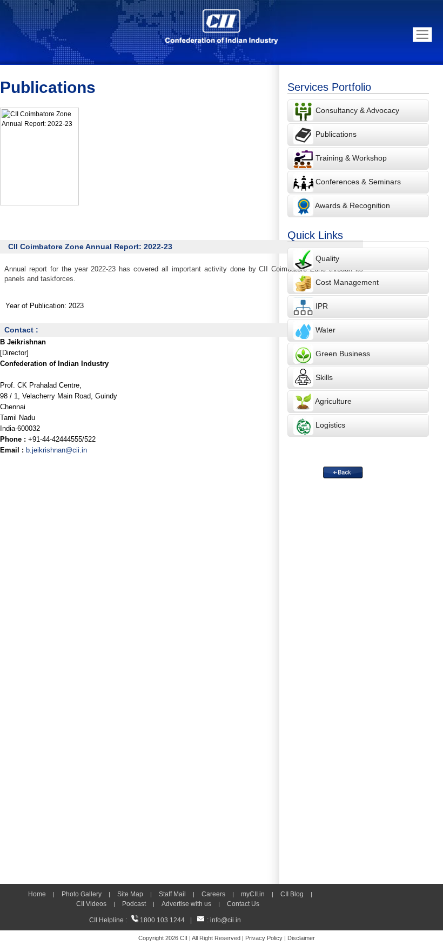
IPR (322, 306)
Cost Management (347, 282)
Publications (336, 134)
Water (325, 329)
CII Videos (91, 904)
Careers (213, 894)
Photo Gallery (82, 894)
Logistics (330, 425)
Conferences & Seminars (358, 181)
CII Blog (292, 894)
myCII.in (253, 894)
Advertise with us (186, 904)
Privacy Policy (264, 938)
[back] (343, 472)
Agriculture (333, 401)
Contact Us (243, 904)
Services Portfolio (329, 87)
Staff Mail (172, 894)
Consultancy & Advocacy (356, 110)
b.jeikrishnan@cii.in (56, 450)
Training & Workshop (350, 158)
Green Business (343, 353)
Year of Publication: (35, 306)
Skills (324, 377)
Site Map (130, 894)
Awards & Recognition (352, 205)
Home (37, 894)
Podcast (134, 904)
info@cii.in (225, 920)
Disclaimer (301, 938)
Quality (327, 258)
